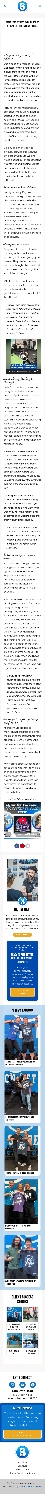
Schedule (22, 1465)
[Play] (9, 371)
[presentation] (21, 1037)
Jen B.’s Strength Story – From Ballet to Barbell (14, 1327)
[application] (23, 356)
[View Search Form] (5, 6)
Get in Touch (22, 1469)
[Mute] (34, 371)
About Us (22, 1462)
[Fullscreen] (38, 371)
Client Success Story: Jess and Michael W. (31, 1327)
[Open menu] (39, 6)
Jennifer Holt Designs (30, 1486)
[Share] (17, 846)
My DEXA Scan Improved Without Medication (17, 1227)
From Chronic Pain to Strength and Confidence (19, 1119)
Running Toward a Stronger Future (19, 1173)
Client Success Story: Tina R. (31, 1352)
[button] (23, 356)
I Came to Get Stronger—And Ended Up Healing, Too (20, 1283)
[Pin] (22, 846)
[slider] (22, 371)
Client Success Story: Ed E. (14, 1352)
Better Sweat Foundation (22, 1473)
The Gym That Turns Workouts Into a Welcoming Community (19, 1063)
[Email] (27, 846)
